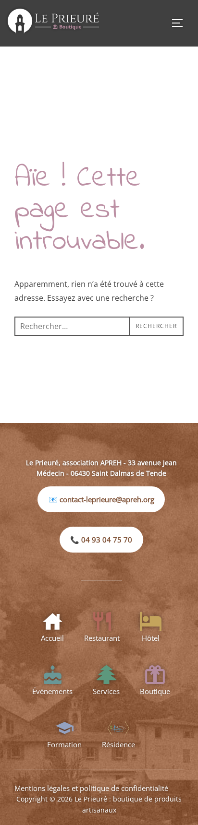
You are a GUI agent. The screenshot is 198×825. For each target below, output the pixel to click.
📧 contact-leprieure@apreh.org (101, 499)
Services (106, 691)
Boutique (155, 691)
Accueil (52, 638)
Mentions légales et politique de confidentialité (91, 788)
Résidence (118, 744)
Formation (64, 744)
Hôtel (151, 638)
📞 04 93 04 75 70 (101, 539)
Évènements (52, 691)
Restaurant (102, 638)
